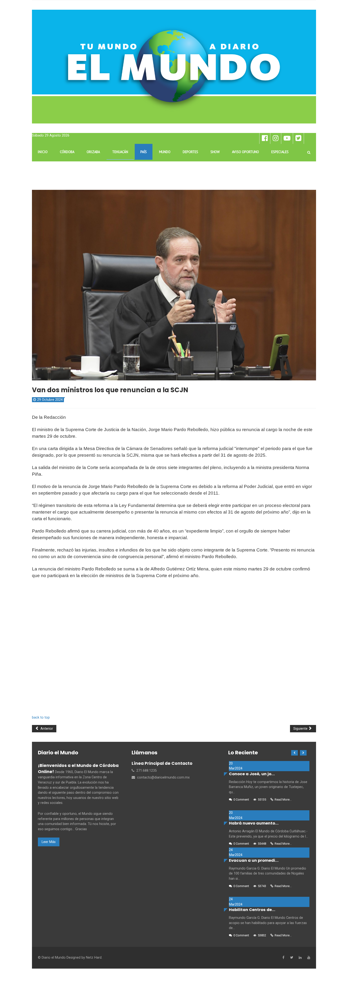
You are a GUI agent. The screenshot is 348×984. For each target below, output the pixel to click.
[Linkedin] (300, 957)
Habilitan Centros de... (252, 909)
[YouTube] (308, 957)
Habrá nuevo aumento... (254, 823)
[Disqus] (174, 649)
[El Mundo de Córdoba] (174, 66)
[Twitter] (291, 957)
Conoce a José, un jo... (252, 774)
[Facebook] (283, 957)
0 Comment (241, 799)
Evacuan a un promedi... (254, 860)
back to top (41, 717)
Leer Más (49, 842)
